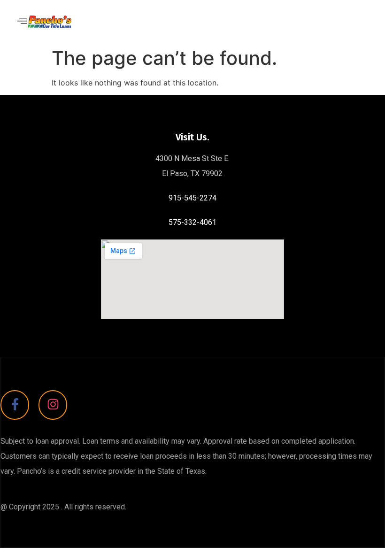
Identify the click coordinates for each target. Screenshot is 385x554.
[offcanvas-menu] (22, 21)
